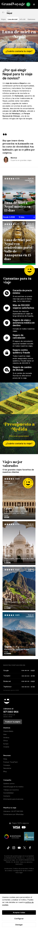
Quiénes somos (8, 783)
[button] (34, 4)
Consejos (6, 765)
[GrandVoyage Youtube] (19, 848)
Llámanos (13, 811)
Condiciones (8, 868)
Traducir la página (12, 722)
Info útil (22, 19)
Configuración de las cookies (22, 870)
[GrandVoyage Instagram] (13, 848)
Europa (5, 744)
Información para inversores (13, 799)
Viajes (3, 19)
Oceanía (6, 747)
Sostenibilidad (8, 793)
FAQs (5, 759)
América (6, 737)
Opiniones (31, 19)
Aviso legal (19, 872)
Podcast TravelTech (10, 762)
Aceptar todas (19, 912)
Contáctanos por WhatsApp (13, 814)
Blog (5, 771)
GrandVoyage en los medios (13, 787)
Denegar (19, 925)
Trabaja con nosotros (11, 790)
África (5, 740)
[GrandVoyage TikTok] (8, 848)
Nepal (9, 13)
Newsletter (7, 768)
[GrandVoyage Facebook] (29, 848)
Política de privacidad (21, 868)
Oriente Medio (8, 731)
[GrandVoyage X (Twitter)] (24, 848)
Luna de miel (12, 19)
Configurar (19, 919)
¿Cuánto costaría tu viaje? (19, 51)
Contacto (6, 796)
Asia (8, 11)
